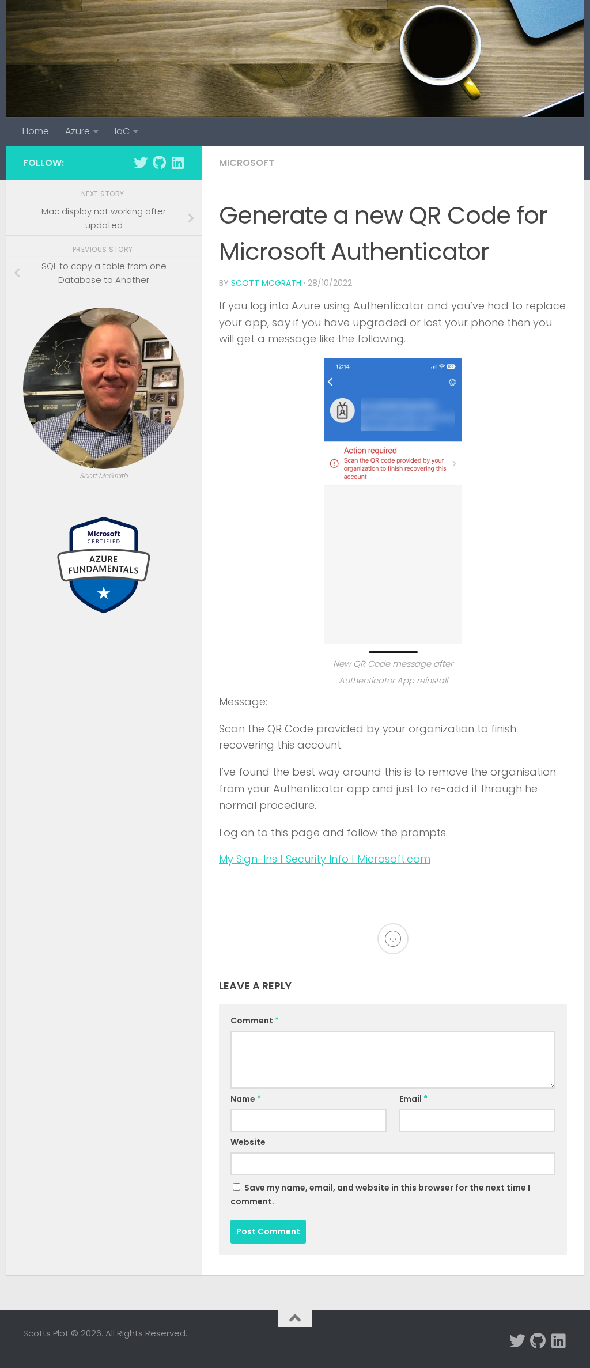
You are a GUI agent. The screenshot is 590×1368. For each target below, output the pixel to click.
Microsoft (246, 162)
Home (35, 131)
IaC (122, 131)
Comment (254, 1020)
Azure (77, 131)
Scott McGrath (266, 283)
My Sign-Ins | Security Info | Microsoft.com (324, 859)
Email (413, 1099)
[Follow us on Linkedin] (177, 162)
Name (245, 1099)
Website (248, 1142)
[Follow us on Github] (159, 162)
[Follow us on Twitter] (141, 162)
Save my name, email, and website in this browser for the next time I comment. (380, 1194)
